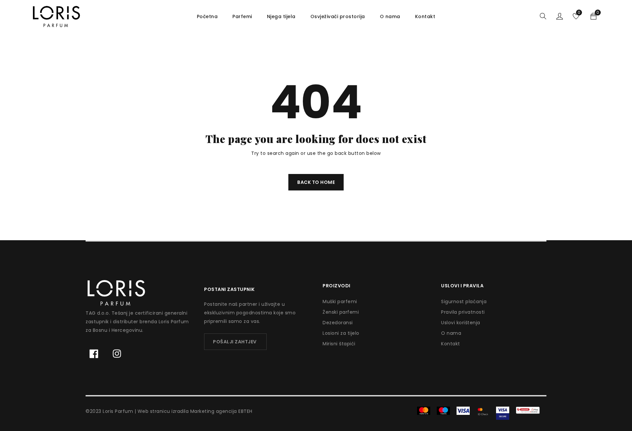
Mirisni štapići (339, 343)
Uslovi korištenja (460, 322)
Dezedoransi (338, 322)
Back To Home (316, 182)
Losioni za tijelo (341, 333)
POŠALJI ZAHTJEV (235, 341)
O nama (451, 333)
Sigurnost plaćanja (464, 301)
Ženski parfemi (341, 312)
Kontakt (450, 343)
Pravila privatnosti (463, 312)
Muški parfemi (340, 301)
